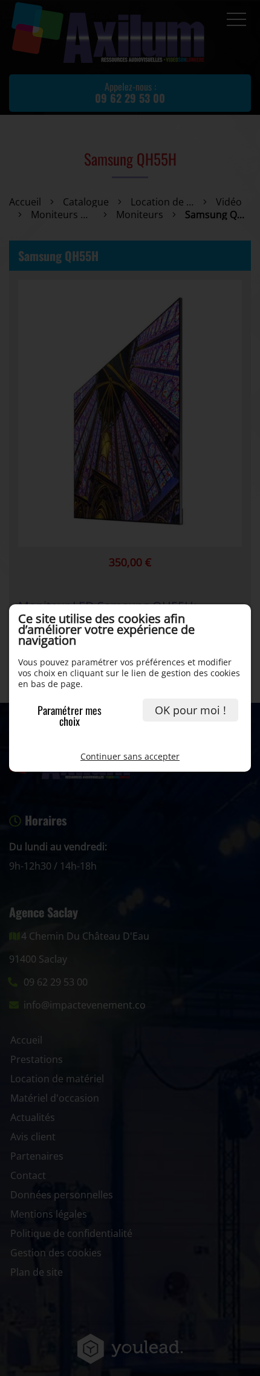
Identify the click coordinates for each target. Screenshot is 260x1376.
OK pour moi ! (190, 710)
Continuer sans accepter (130, 756)
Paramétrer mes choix (69, 715)
